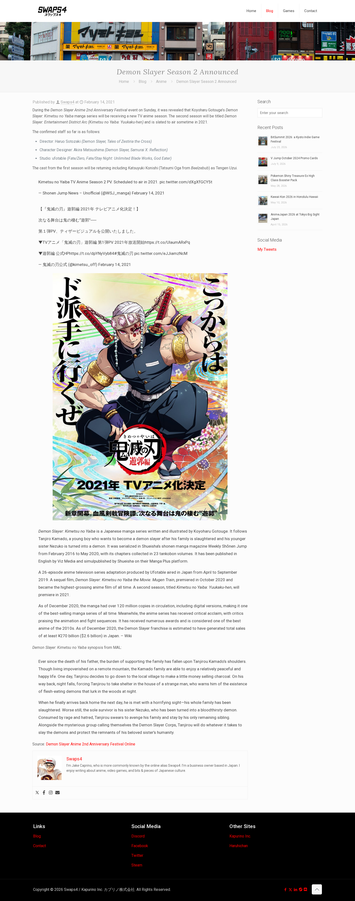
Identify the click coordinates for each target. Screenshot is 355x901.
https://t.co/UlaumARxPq (167, 242)
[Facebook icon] (285, 889)
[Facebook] (44, 792)
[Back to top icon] (317, 889)
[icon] (300, 889)
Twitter (137, 855)
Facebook (139, 846)
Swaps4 (67, 102)
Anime (161, 81)
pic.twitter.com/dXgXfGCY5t (186, 181)
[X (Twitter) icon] (290, 889)
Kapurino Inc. (240, 836)
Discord (138, 836)
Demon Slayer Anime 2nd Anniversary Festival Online (90, 744)
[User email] (57, 792)
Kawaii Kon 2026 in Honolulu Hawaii (294, 197)
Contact (39, 846)
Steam (136, 865)
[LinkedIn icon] (295, 889)
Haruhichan (238, 846)
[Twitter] (37, 792)
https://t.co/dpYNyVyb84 (91, 253)
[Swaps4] (52, 11)
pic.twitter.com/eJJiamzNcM (160, 253)
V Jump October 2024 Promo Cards (294, 158)
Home (124, 81)
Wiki (128, 635)
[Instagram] (51, 792)
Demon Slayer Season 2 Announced (206, 81)
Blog (142, 81)
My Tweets (267, 249)
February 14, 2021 (148, 193)
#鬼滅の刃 (123, 253)
